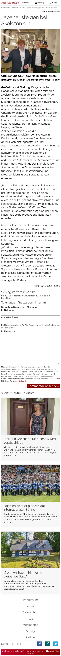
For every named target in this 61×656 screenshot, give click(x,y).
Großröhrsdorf (30, 296)
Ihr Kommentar (8, 331)
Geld (3, 296)
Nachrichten (18, 8)
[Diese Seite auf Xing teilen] (47, 643)
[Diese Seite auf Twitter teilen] (55, 643)
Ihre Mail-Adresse (9, 317)
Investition (6, 298)
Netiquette (22, 381)
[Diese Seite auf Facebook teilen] (39, 643)
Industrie (44, 296)
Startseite (5, 8)
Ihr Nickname (7, 310)
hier (58, 379)
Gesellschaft (14, 296)
